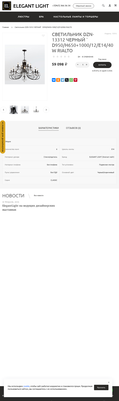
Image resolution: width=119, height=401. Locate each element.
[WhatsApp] (71, 80)
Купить (102, 65)
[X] (67, 80)
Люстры (23, 16)
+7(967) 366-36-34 (61, 5)
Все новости (39, 195)
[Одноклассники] (58, 80)
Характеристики (48, 128)
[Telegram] (62, 80)
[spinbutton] (82, 65)
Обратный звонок (83, 6)
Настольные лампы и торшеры (75, 16)
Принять (101, 387)
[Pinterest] (75, 80)
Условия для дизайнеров (3, 137)
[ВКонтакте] (54, 80)
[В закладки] (43, 35)
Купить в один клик (102, 71)
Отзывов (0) (73, 128)
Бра (41, 16)
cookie (26, 386)
